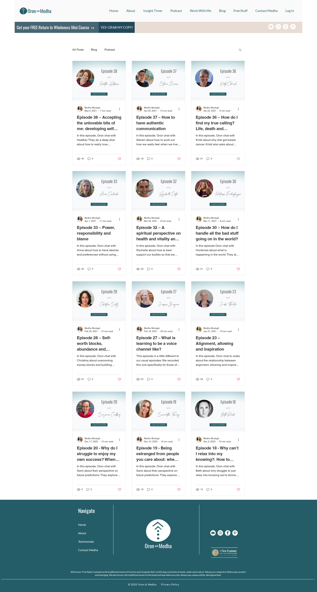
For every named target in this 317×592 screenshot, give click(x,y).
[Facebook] (285, 26)
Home (82, 524)
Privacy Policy (170, 584)
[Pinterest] (293, 26)
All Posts (78, 49)
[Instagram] (278, 26)
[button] (200, 11)
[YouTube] (271, 26)
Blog (94, 49)
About (82, 533)
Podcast (109, 49)
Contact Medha (86, 550)
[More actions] (121, 109)
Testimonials (86, 541)
